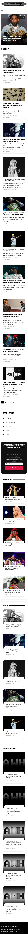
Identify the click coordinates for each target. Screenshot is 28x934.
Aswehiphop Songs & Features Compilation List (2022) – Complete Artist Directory (13, 909)
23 (13, 402)
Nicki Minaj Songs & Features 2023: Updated (13, 520)
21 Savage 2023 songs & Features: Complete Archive (13, 591)
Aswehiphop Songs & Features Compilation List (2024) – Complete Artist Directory (13, 843)
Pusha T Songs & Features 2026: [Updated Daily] (14, 72)
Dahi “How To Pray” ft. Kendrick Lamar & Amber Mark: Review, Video (14, 384)
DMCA (18, 929)
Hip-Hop (5, 34)
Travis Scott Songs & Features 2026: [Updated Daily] (14, 140)
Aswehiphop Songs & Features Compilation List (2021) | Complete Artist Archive (13, 811)
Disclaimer (4, 931)
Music (4, 80)
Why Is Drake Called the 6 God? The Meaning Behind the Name (13, 38)
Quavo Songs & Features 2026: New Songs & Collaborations (13, 214)
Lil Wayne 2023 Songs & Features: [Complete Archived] (12, 544)
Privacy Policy (13, 931)
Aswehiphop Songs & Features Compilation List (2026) (13, 776)
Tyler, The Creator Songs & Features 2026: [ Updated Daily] (14, 282)
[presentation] (20, 17)
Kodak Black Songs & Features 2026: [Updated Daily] (13, 351)
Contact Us (4, 929)
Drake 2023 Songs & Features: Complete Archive (13, 498)
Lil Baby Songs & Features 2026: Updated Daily (14, 250)
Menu (13, 10)
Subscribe (14, 468)
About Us (12, 929)
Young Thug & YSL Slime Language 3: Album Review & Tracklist (12, 105)
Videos (4, 394)
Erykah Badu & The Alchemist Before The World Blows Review (13, 316)
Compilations (10, 422)
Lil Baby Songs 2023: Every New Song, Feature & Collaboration (13, 568)
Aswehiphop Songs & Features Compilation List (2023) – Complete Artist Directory (13, 876)
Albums (5, 115)
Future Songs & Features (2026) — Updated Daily (14, 180)
